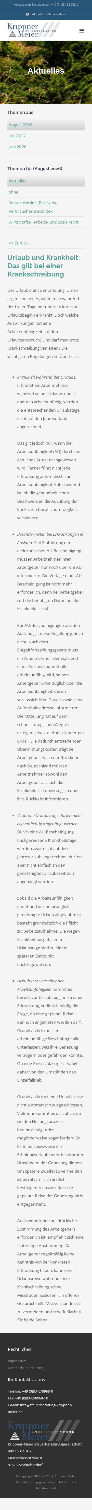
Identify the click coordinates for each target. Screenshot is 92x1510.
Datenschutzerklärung (26, 1367)
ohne (13, 192)
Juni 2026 (17, 146)
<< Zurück (18, 243)
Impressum (17, 1361)
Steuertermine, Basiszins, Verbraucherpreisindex (33, 207)
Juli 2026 (17, 136)
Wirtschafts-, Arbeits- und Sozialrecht (44, 222)
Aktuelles (17, 181)
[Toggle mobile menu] (82, 30)
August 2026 (21, 125)
